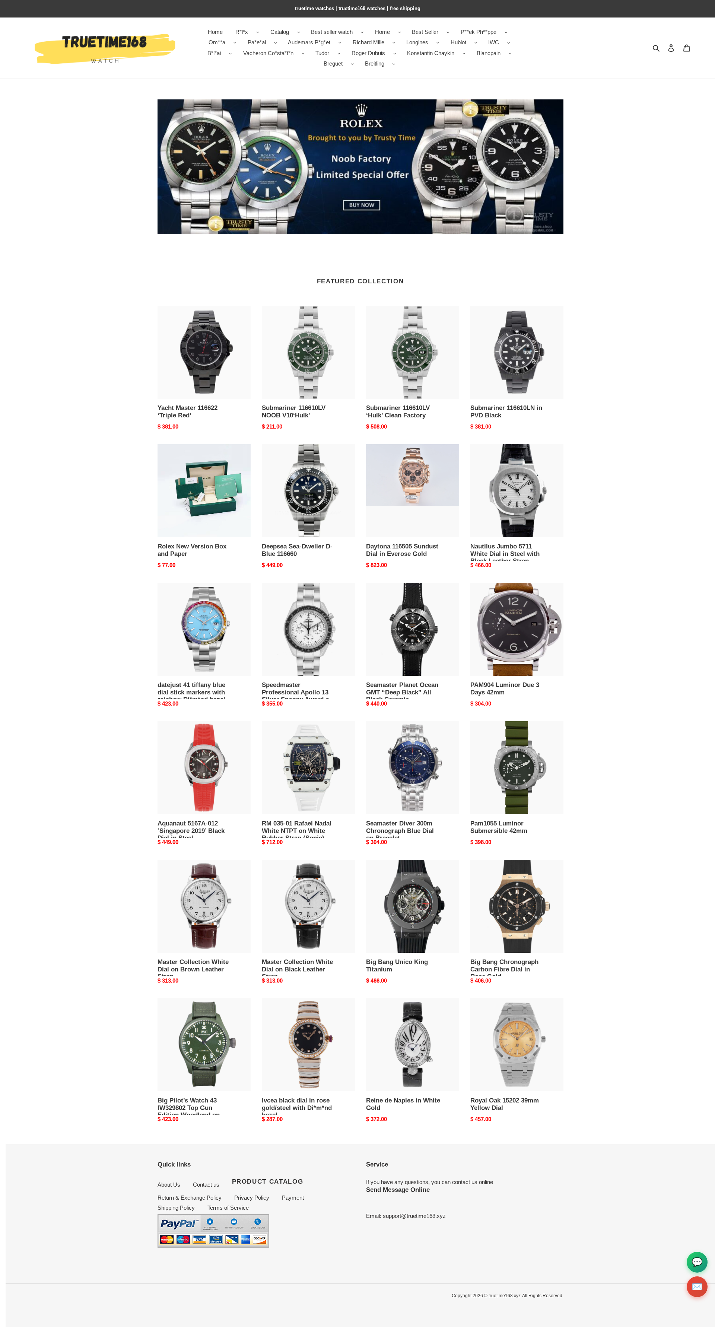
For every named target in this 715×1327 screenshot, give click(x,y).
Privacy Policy (251, 1197)
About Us (169, 1184)
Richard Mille (368, 42)
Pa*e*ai (257, 42)
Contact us (206, 1184)
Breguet (333, 63)
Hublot (458, 42)
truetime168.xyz (505, 1295)
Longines (417, 42)
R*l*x (241, 32)
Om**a (217, 42)
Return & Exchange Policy (190, 1197)
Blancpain (488, 53)
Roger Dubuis (368, 53)
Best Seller (425, 32)
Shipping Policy (176, 1208)
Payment (293, 1197)
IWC (493, 42)
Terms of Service (228, 1208)
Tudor (322, 53)
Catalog (279, 32)
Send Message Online (398, 1189)
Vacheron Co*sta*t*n (268, 53)
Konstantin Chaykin (430, 53)
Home (382, 32)
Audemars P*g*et (309, 42)
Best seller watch (332, 32)
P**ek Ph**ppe (478, 32)
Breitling (374, 63)
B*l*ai (214, 53)
